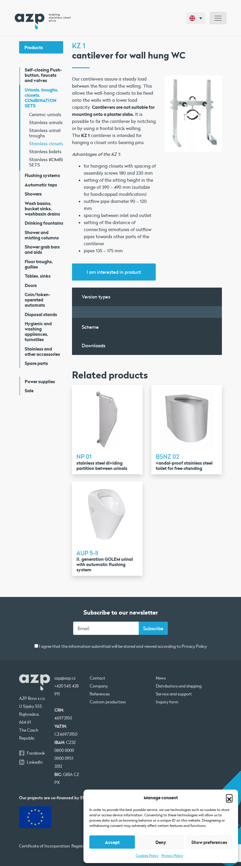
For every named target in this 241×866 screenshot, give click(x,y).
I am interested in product (114, 272)
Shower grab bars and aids (42, 249)
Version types (96, 296)
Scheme (90, 327)
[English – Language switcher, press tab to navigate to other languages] (195, 18)
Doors (31, 285)
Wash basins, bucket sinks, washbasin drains (42, 208)
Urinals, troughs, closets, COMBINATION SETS (41, 97)
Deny (160, 842)
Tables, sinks (38, 275)
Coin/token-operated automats (37, 300)
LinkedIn (35, 762)
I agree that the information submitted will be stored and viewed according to (122, 646)
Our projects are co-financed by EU (52, 797)
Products (33, 47)
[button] (229, 797)
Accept (112, 842)
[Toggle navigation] (218, 18)
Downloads (93, 345)
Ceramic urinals (45, 114)
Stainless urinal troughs (45, 133)
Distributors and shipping (179, 686)
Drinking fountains (44, 223)
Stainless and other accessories (42, 351)
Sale (29, 390)
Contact (97, 678)
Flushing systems (42, 175)
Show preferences (209, 842)
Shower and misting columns (42, 235)
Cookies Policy (147, 855)
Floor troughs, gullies (39, 264)
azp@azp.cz (65, 678)
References (100, 694)
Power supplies (40, 381)
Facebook (36, 753)
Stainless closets (46, 143)
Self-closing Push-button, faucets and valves (43, 75)
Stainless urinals (46, 122)
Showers (33, 193)
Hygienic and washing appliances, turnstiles (38, 331)
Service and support (174, 694)
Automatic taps (41, 184)
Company (99, 686)
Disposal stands (41, 314)
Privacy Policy (172, 855)
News (161, 678)
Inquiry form (167, 702)
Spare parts (36, 363)
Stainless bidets (45, 151)
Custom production (108, 702)
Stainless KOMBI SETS (46, 162)
